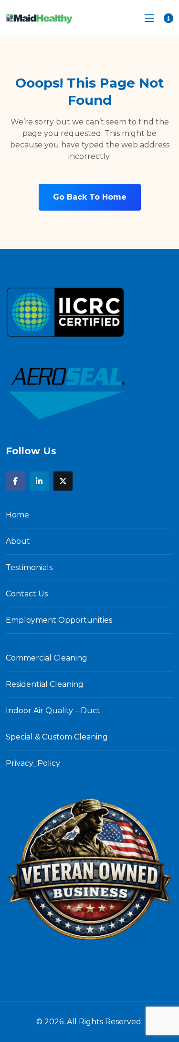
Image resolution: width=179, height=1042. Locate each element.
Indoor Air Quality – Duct (53, 710)
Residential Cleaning (45, 684)
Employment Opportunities (59, 620)
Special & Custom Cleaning (57, 736)
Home (17, 514)
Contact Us (27, 593)
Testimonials (29, 567)
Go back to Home (89, 197)
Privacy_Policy (33, 763)
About (18, 541)
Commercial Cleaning (46, 657)
